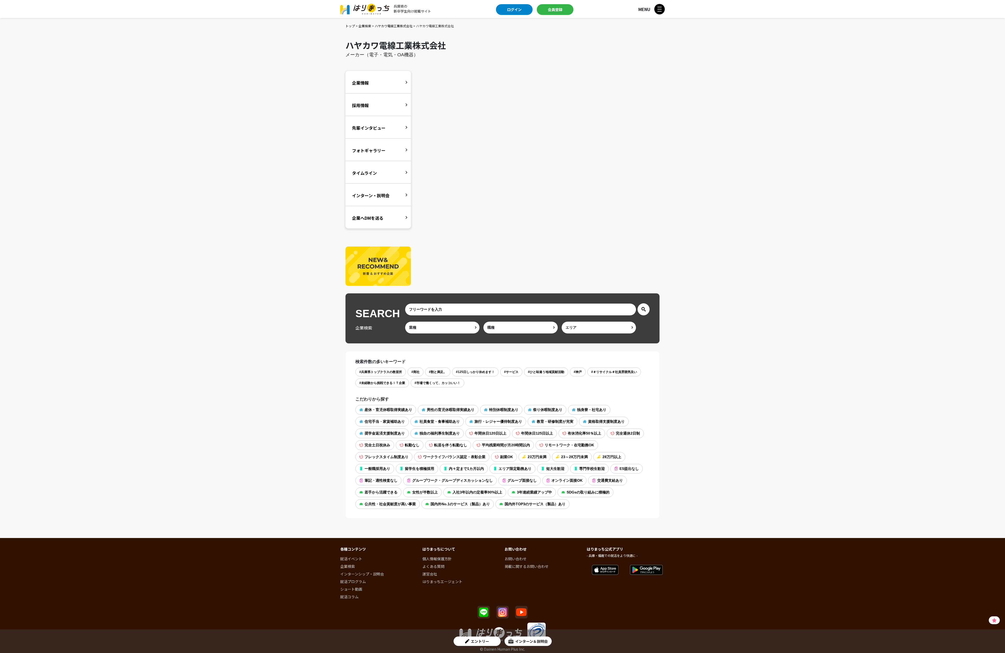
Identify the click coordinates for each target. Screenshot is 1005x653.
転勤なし (412, 445)
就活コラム (349, 596)
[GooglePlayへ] (646, 570)
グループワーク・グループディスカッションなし (452, 480)
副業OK (506, 457)
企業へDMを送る (367, 218)
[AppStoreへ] (605, 570)
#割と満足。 (437, 372)
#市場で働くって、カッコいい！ (437, 383)
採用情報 (360, 105)
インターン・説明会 (370, 195)
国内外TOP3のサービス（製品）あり (535, 504)
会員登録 (555, 9)
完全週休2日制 (628, 433)
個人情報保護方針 (437, 558)
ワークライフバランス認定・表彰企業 (454, 457)
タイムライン (364, 173)
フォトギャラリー (369, 150)
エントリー (480, 641)
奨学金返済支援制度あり (385, 433)
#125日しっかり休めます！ (475, 372)
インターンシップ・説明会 (362, 574)
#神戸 (578, 372)
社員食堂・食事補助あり (440, 421)
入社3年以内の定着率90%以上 (477, 492)
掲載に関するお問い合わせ (527, 566)
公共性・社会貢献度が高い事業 (390, 504)
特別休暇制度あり (503, 410)
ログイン (514, 9)
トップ (350, 26)
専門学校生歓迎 (592, 469)
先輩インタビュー (369, 128)
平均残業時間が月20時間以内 (506, 445)
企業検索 (365, 26)
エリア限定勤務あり (515, 469)
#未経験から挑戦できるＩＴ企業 (382, 383)
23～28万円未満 (574, 457)
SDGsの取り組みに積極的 (588, 492)
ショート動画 (351, 589)
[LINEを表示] (483, 612)
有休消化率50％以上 (584, 433)
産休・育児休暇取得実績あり (388, 410)
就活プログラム (353, 581)
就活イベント (351, 558)
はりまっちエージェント (442, 581)
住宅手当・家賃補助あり (385, 421)
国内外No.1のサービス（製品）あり (460, 504)
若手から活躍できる (381, 492)
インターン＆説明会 (531, 641)
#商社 (415, 372)
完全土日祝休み (377, 445)
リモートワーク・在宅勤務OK (569, 445)
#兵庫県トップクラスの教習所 (380, 372)
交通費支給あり (610, 480)
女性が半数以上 (425, 492)
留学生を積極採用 (419, 469)
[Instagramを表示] (502, 612)
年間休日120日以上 (490, 433)
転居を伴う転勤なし (450, 445)
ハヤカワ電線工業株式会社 (393, 26)
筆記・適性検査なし (381, 480)
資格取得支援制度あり (606, 421)
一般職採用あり (377, 469)
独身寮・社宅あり (591, 410)
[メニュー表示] (659, 9)
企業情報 (360, 83)
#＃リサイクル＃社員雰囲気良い (614, 372)
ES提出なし (629, 469)
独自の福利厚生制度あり (440, 433)
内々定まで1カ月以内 (466, 469)
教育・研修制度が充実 (555, 421)
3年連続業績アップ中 (534, 492)
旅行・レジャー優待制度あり (498, 421)
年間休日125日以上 (537, 433)
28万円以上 (611, 457)
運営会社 (429, 574)
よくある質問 (433, 566)
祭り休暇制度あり (547, 410)
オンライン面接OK (567, 480)
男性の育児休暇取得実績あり (450, 410)
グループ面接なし (522, 480)
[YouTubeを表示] (521, 612)
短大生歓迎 (555, 469)
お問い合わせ (516, 558)
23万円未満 (537, 457)
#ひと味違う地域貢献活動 (546, 372)
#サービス (511, 372)
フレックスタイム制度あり (387, 457)
